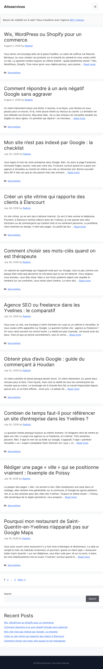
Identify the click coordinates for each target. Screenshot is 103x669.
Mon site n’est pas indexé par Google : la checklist (31, 631)
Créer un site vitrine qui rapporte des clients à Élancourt (44, 199)
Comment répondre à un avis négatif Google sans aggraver (44, 91)
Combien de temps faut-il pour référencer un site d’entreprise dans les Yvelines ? (49, 415)
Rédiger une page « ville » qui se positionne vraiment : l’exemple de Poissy (51, 470)
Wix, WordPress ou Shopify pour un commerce (29, 622)
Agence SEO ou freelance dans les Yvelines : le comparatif (42, 307)
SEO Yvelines (77, 20)
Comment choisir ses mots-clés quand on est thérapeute (34, 641)
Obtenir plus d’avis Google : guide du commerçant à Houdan (44, 361)
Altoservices (14, 7)
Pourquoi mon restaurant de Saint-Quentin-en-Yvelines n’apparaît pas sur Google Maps (46, 526)
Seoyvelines (14, 72)
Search (8, 593)
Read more (89, 64)
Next (22, 579)
